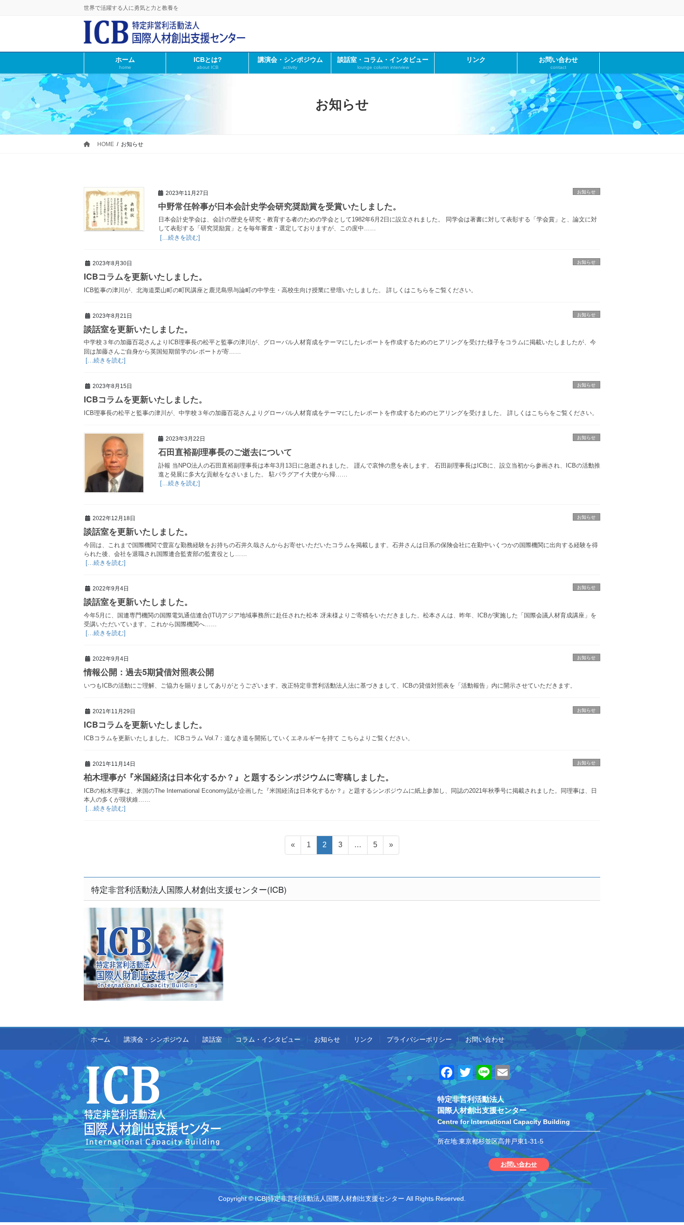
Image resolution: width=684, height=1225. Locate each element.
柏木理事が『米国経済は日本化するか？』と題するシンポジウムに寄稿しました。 (239, 777)
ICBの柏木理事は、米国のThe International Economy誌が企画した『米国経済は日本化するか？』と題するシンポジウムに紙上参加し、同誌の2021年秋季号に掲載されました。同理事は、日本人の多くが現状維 (340, 795)
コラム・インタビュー (268, 1039)
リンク (363, 1039)
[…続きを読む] (179, 237)
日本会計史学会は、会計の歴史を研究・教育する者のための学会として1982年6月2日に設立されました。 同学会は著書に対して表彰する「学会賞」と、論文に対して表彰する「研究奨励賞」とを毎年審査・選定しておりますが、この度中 (377, 224)
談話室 (212, 1039)
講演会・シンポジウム (156, 1039)
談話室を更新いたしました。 (138, 329)
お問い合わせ (484, 1039)
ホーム (100, 1039)
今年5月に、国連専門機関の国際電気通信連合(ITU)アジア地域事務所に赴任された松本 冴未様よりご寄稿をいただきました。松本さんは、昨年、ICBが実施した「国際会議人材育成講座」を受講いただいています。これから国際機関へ (340, 620)
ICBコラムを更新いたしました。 (145, 276)
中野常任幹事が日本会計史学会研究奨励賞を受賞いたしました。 (279, 206)
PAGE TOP (659, 1180)
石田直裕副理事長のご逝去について (225, 451)
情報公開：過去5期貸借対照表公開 (149, 671)
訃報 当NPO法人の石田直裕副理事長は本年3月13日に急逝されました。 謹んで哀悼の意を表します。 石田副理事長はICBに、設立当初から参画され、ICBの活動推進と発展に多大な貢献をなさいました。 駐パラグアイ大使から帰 (379, 470)
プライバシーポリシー (419, 1039)
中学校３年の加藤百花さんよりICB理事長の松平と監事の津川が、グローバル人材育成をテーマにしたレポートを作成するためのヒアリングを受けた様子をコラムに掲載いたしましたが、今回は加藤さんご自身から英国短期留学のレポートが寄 (340, 347)
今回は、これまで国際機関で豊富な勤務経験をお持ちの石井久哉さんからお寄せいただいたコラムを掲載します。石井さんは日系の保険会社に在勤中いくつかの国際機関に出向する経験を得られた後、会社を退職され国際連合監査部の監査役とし (341, 549)
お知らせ (586, 191)
